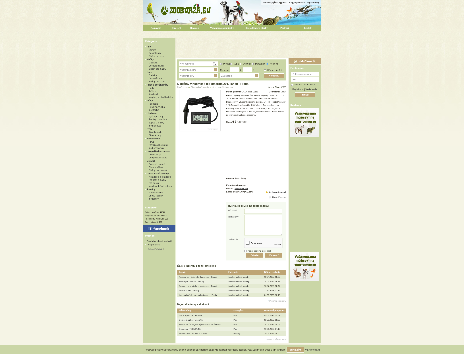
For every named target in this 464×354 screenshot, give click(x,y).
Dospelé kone (155, 78)
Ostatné (151, 161)
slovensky (268, 2)
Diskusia (194, 28)
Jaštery (152, 91)
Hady (151, 88)
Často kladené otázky (256, 28)
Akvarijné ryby (156, 132)
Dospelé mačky (156, 66)
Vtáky (150, 100)
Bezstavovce (153, 138)
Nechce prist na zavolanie (190, 315)
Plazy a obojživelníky (157, 85)
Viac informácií (312, 350)
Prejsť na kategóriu (277, 301)
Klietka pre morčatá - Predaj (191, 281)
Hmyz (151, 142)
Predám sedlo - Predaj (189, 290)
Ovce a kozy (155, 154)
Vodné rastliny (156, 192)
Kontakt (308, 28)
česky (277, 2)
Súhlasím (295, 349)
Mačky (150, 59)
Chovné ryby (155, 135)
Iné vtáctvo (154, 110)
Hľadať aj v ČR (274, 70)
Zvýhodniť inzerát (277, 192)
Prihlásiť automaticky (304, 84)
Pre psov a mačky (157, 180)
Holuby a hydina (157, 107)
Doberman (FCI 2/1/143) (190, 329)
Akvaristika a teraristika (160, 177)
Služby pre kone (157, 81)
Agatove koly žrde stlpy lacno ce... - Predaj (198, 277)
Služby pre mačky (157, 69)
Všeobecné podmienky (222, 28)
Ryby (149, 129)
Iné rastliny (154, 199)
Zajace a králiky (156, 122)
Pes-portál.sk (153, 244)
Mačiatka (153, 62)
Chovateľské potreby (158, 173)
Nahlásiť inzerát (279, 197)
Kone (149, 72)
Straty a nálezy (156, 167)
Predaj (226, 64)
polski (284, 2)
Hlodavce (152, 113)
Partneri (284, 28)
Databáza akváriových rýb (159, 241)
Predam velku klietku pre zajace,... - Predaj (198, 286)
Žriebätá (153, 75)
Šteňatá (152, 50)
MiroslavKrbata (241, 188)
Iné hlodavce (155, 126)
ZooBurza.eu (186, 9)
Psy (149, 46)
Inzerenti (176, 28)
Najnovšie (156, 28)
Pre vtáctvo (154, 183)
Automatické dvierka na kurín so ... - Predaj (198, 295)
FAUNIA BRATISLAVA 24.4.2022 (193, 333)
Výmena (246, 64)
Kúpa (236, 64)
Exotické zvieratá (157, 164)
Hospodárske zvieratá (158, 151)
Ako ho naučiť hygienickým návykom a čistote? (200, 324)
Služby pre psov (156, 56)
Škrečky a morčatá (158, 119)
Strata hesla (311, 89)
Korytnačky (154, 94)
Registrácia (298, 89)
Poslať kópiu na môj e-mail (259, 251)
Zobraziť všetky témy (276, 339)
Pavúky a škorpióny (158, 145)
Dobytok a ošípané (158, 157)
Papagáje (153, 104)
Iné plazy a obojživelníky (161, 97)
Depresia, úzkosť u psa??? (191, 320)
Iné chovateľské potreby (160, 186)
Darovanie (260, 64)
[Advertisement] (249, 46)
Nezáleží (273, 64)
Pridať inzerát (305, 61)
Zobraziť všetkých (156, 249)
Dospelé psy (155, 53)
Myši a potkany (156, 116)
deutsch (301, 2)
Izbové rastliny (156, 195)
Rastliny (151, 189)
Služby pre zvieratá (158, 170)
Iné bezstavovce (157, 148)
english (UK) (313, 2)
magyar (292, 2)
